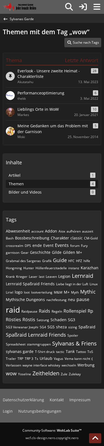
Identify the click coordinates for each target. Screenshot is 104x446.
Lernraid (82, 275)
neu (71, 299)
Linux (94, 284)
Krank (10, 276)
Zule (64, 374)
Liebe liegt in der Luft (72, 284)
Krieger (21, 276)
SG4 (43, 327)
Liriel (9, 292)
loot (27, 292)
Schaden (58, 319)
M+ (67, 292)
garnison (12, 252)
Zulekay (75, 374)
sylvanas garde (20, 351)
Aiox (62, 231)
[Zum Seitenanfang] (95, 438)
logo (18, 292)
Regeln (57, 311)
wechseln (69, 365)
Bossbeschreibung (32, 238)
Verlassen (13, 365)
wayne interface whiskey (41, 365)
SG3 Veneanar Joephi (22, 327)
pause (83, 299)
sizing (72, 327)
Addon (51, 231)
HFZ (79, 260)
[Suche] (69, 6)
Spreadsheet (16, 344)
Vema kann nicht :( (79, 358)
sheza (61, 326)
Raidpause (29, 311)
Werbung (86, 365)
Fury (84, 245)
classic (76, 238)
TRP (20, 358)
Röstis (28, 319)
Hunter (28, 268)
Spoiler (72, 335)
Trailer (11, 358)
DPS (28, 245)
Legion (64, 276)
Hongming (14, 268)
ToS (90, 351)
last (41, 276)
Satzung (43, 320)
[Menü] (96, 6)
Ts (36, 358)
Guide (60, 260)
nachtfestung (56, 299)
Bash (10, 238)
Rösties (13, 319)
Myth (75, 292)
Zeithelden (45, 373)
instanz (73, 268)
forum (75, 245)
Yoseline (24, 374)
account (37, 231)
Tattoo (81, 351)
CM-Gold (91, 238)
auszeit (87, 231)
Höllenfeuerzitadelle (51, 268)
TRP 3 (29, 358)
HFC (71, 260)
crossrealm (14, 245)
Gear (25, 252)
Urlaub (46, 358)
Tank (70, 351)
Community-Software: (52, 430)
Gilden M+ (72, 252)
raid (13, 309)
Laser (33, 276)
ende (37, 245)
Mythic (88, 291)
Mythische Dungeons (25, 299)
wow (11, 373)
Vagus (58, 358)
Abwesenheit (18, 231)
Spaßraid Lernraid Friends (36, 334)
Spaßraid (86, 326)
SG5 (51, 326)
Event (48, 245)
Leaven (51, 276)
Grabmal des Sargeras (23, 260)
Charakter (60, 238)
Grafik (47, 260)
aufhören (74, 231)
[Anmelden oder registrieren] (82, 7)
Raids (44, 311)
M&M (58, 292)
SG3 (71, 319)
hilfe (86, 260)
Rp (90, 311)
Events (62, 245)
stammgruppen (39, 344)
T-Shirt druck (45, 351)
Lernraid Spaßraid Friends (30, 283)
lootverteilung (41, 292)
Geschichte (40, 252)
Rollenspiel (75, 311)
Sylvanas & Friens (74, 343)
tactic (60, 351)
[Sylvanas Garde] (26, 6)
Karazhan (89, 267)
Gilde (57, 252)
